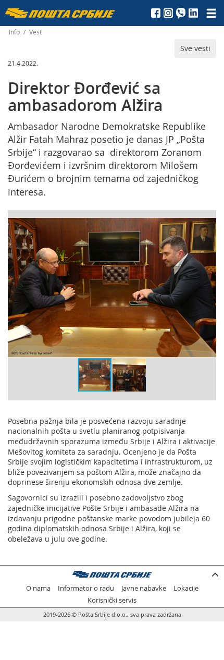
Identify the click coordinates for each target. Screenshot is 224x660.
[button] (206, 227)
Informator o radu (86, 588)
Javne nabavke (143, 588)
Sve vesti (195, 48)
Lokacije (185, 588)
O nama (38, 588)
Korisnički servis (112, 600)
